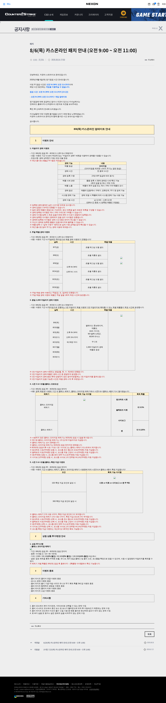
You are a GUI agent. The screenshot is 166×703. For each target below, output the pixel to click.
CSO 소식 (48, 14)
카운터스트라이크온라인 (21, 14)
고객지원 (108, 14)
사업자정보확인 (94, 689)
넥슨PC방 (97, 684)
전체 (34, 29)
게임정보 (64, 14)
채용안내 (26, 684)
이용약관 (35, 684)
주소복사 (151, 60)
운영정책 (88, 684)
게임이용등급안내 (47, 684)
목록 (149, 634)
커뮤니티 (79, 14)
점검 (46, 29)
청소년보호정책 (76, 684)
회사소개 (17, 684)
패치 (52, 29)
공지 (40, 29)
